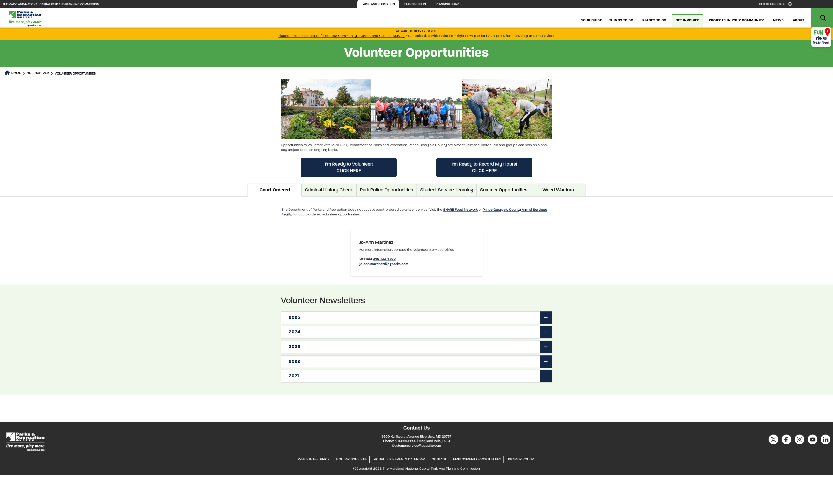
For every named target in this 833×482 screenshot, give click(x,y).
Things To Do (621, 20)
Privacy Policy (521, 459)
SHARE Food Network (460, 210)
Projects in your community (736, 20)
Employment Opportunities (477, 459)
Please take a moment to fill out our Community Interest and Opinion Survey (341, 36)
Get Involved (688, 20)
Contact (439, 459)
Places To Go (654, 20)
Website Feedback (314, 459)
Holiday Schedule (351, 459)
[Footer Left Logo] (25, 441)
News (778, 20)
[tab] (416, 317)
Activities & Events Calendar (399, 459)
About (798, 20)
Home (15, 73)
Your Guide (591, 20)
